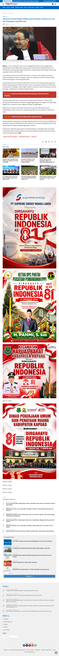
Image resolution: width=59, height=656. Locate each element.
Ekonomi (5, 16)
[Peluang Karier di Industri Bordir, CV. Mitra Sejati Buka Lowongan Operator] (8, 570)
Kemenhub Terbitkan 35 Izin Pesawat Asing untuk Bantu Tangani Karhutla (28, 161)
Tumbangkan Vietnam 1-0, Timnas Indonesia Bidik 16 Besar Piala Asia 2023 (24, 595)
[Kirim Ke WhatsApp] (55, 142)
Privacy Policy (30, 649)
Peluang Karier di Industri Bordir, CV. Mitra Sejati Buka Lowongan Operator (31, 569)
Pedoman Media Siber (46, 649)
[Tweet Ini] (46, 142)
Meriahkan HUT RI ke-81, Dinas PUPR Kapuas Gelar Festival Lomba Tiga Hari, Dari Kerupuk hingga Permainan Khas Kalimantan (30, 515)
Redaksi (6, 649)
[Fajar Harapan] (11, 4)
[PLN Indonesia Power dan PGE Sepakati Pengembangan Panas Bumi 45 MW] (11, 170)
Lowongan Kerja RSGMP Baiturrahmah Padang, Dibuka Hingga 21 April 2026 (31, 548)
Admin (7, 24)
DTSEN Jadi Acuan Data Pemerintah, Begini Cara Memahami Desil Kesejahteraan (47, 161)
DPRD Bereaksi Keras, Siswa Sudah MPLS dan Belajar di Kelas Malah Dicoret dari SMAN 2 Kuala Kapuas (29, 526)
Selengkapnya (29, 576)
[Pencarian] (55, 4)
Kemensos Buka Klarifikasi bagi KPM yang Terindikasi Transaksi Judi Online (10, 161)
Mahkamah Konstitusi (24, 136)
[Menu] (4, 4)
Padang (5, 624)
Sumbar (6, 627)
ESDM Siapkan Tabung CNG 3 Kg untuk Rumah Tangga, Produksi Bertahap (48, 178)
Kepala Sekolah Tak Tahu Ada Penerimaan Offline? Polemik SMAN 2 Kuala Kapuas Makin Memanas (30, 531)
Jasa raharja (7, 629)
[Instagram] (32, 645)
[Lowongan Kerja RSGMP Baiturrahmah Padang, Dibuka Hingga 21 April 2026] (8, 549)
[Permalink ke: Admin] (4, 24)
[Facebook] (24, 645)
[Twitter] (27, 645)
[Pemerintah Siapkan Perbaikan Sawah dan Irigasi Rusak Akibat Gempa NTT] (29, 170)
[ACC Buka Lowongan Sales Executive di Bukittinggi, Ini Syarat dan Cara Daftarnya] (8, 542)
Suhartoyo (33, 136)
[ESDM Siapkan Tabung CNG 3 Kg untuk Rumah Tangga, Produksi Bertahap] (48, 170)
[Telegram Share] (52, 142)
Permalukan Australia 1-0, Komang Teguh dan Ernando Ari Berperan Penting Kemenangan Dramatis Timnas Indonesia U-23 (30, 606)
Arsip (54, 649)
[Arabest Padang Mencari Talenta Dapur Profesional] (8, 563)
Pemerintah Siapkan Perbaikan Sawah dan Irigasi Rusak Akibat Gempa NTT (28, 178)
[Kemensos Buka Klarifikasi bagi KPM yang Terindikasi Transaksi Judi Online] (11, 153)
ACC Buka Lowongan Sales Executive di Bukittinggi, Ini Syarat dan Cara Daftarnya (32, 541)
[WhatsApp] (35, 645)
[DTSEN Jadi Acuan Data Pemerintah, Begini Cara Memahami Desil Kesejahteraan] (48, 153)
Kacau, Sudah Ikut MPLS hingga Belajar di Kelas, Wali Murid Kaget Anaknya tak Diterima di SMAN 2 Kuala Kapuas (30, 504)
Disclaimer (37, 649)
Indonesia (6, 619)
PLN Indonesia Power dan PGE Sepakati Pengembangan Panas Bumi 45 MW (10, 178)
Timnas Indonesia (8, 621)
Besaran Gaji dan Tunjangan (10, 136)
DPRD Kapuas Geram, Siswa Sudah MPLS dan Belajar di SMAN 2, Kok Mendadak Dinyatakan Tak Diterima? (29, 509)
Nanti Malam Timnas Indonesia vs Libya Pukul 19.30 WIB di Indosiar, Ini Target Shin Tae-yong (28, 611)
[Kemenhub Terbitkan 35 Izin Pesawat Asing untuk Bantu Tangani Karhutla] (29, 153)
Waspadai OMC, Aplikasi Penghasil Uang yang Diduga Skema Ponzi (22, 590)
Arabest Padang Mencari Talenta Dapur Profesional (25, 562)
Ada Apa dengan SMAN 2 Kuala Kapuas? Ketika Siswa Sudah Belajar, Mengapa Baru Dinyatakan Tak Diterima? (30, 520)
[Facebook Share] (43, 142)
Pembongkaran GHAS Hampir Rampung (33, 1)
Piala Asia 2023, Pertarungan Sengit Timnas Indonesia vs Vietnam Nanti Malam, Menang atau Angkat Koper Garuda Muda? (30, 601)
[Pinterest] (30, 645)
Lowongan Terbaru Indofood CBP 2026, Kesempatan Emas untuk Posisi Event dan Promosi (32, 556)
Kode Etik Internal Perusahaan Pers (17, 649)
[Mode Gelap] (53, 4)
